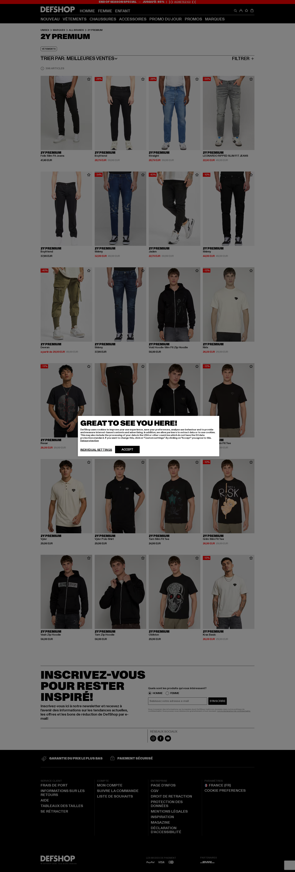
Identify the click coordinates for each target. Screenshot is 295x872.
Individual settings (96, 450)
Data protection (89, 440)
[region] (148, 436)
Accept (127, 449)
